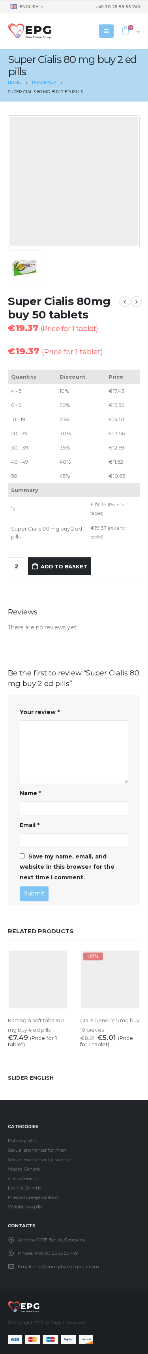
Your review (40, 712)
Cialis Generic (23, 1178)
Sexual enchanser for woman (40, 1159)
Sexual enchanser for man (37, 1150)
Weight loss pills (25, 1207)
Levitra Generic (24, 1188)
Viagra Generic (24, 1169)
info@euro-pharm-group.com (66, 1266)
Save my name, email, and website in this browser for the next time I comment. (67, 867)
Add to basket (64, 566)
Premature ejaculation (33, 1197)
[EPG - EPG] (29, 31)
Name (30, 793)
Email (30, 825)
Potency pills (22, 1140)
